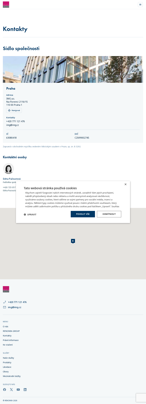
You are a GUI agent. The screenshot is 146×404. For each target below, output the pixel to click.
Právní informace (11, 340)
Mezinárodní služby (12, 376)
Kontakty (7, 335)
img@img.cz (12, 125)
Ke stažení (8, 344)
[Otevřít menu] (140, 4)
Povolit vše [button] (83, 214)
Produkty (7, 362)
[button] (30, 214)
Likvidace (7, 367)
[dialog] (73, 202)
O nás (5, 326)
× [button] (125, 184)
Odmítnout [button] (109, 214)
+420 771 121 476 (15, 121)
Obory (6, 371)
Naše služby (8, 357)
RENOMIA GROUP (11, 331)
